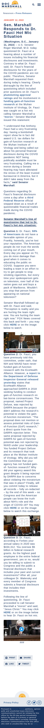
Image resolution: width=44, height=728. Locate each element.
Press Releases (24, 13)
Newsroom (8, 13)
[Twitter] (34, 702)
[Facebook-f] (29, 702)
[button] (33, 4)
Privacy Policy (11, 703)
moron (9, 116)
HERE (13, 324)
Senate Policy (18, 709)
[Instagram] (39, 702)
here (35, 724)
